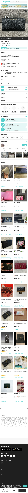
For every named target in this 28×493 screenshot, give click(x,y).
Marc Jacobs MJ (23, 421)
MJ (12, 420)
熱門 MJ (23, 425)
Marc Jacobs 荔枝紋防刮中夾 (6, 417)
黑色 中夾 (13, 421)
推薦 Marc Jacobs (7, 425)
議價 (14, 490)
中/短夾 (14, 76)
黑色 (14, 420)
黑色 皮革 (9, 421)
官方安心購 (8, 465)
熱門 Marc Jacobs (17, 424)
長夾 (8, 137)
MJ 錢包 (4, 423)
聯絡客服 (6, 472)
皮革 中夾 (8, 423)
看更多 (14, 407)
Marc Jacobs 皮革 (4, 422)
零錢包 (12, 137)
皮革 (16, 420)
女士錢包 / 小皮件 (8, 76)
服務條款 (11, 472)
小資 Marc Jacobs (10, 424)
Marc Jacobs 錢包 (18, 422)
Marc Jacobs (7, 79)
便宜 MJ (16, 425)
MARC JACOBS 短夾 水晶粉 (16, 419)
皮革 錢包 (12, 423)
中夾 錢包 (16, 423)
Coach (2, 467)
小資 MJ (19, 425)
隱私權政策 (15, 472)
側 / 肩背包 (13, 465)
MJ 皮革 (23, 422)
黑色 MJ (5, 421)
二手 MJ (12, 425)
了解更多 (25, 116)
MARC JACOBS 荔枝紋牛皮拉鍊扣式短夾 (19, 417)
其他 (21, 137)
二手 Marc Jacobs (22, 423)
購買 (22, 490)
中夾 (19, 420)
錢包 (21, 420)
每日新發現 (3, 465)
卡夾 (17, 137)
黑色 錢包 (17, 421)
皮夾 (16, 465)
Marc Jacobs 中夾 (11, 422)
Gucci (5, 467)
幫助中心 (2, 472)
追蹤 (25, 145)
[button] (4, 149)
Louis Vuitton (9, 467)
